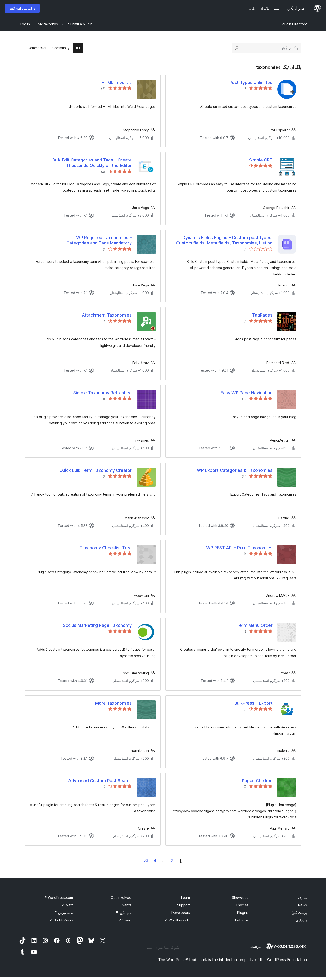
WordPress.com (58, 897)
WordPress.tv (177, 920)
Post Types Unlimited (251, 82)
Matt (67, 905)
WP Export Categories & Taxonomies (235, 470)
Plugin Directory (294, 24)
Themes (242, 905)
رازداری (301, 920)
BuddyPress (61, 920)
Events (126, 905)
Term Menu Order (255, 625)
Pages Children (257, 780)
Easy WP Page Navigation (247, 392)
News (302, 905)
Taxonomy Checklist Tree (106, 547)
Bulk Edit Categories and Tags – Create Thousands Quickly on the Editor (92, 162)
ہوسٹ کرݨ (299, 912)
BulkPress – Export (253, 703)
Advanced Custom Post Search (100, 780)
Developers (180, 912)
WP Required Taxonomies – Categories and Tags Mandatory (99, 240)
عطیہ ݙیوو (123, 912)
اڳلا (145, 861)
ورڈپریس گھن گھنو (22, 8)
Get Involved (121, 897)
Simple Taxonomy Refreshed (102, 392)
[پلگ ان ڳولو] (237, 48)
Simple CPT (261, 159)
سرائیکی (255, 947)
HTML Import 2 (117, 82)
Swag (124, 920)
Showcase (240, 897)
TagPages (262, 314)
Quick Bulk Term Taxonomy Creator (95, 470)
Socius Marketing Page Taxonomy (97, 625)
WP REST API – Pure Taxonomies (239, 547)
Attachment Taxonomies (107, 314)
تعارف (302, 897)
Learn (185, 897)
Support (183, 905)
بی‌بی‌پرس (63, 912)
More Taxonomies (113, 703)
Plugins (242, 912)
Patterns (241, 920)
